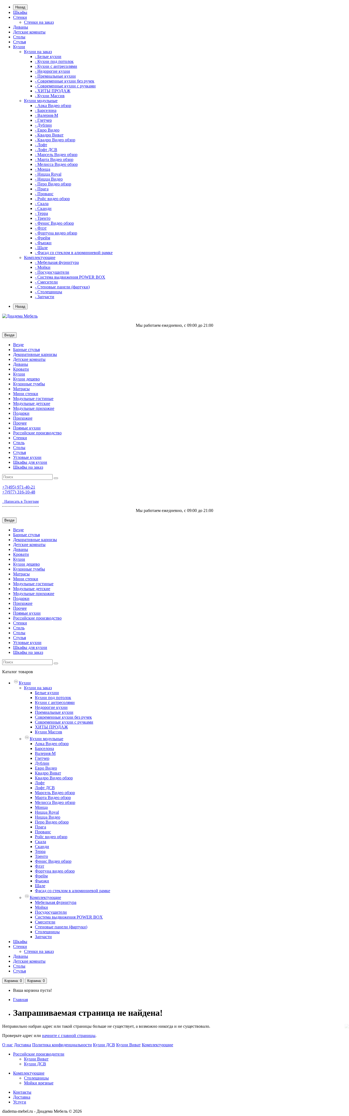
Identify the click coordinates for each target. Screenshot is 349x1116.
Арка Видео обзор (52, 743)
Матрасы (21, 388)
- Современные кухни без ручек (64, 81)
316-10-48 (18, 492)
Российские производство (37, 433)
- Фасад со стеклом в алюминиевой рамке (74, 252)
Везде (18, 344)
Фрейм (41, 876)
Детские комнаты (29, 32)
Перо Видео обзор (52, 822)
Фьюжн (42, 881)
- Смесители (46, 282)
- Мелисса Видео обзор (56, 164)
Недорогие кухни (51, 707)
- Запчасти (44, 296)
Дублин (42, 763)
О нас (7, 1044)
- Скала (42, 203)
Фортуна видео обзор (55, 871)
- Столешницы (48, 291)
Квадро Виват (48, 773)
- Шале (41, 247)
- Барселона (45, 110)
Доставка (22, 1044)
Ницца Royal (47, 812)
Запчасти (43, 936)
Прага (40, 827)
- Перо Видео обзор (53, 184)
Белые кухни (47, 692)
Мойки (41, 907)
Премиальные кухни (54, 712)
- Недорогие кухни (52, 71)
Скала (40, 841)
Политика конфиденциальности (62, 1044)
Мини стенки (25, 393)
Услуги (19, 1102)
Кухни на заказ (38, 51)
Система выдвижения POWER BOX (69, 917)
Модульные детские (31, 403)
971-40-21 (18, 487)
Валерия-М (45, 753)
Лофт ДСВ (45, 787)
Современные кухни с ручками (64, 722)
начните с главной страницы (68, 1035)
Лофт (40, 782)
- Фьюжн (43, 242)
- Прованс (44, 193)
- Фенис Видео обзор (54, 223)
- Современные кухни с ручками (65, 86)
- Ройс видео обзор (52, 198)
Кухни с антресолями (55, 702)
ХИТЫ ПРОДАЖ (51, 727)
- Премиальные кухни (55, 76)
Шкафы (20, 12)
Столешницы (47, 931)
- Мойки (42, 267)
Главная (20, 999)
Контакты (22, 1092)
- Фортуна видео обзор (56, 233)
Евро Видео (46, 768)
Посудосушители (51, 912)
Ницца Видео (47, 817)
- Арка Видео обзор (53, 105)
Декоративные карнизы (35, 354)
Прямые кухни (27, 428)
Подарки (21, 413)
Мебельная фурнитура (55, 902)
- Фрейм (42, 238)
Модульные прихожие (33, 408)
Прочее (20, 423)
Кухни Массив (48, 732)
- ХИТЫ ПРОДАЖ (52, 91)
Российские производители (38, 1054)
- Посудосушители (52, 272)
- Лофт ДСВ (46, 149)
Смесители (45, 922)
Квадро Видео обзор (54, 778)
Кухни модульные (41, 100)
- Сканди (43, 208)
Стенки (20, 17)
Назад (20, 7)
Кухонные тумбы (29, 384)
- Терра (41, 213)
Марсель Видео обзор (55, 792)
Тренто (41, 856)
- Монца (42, 169)
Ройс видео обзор (51, 836)
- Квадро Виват (49, 135)
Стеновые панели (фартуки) (61, 927)
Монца (41, 807)
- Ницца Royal (48, 174)
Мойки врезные (38, 1083)
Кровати (21, 369)
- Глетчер (43, 120)
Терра (40, 851)
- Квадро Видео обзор (55, 140)
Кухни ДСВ (104, 1044)
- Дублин (43, 125)
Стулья (19, 41)
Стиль (19, 442)
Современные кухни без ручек (63, 717)
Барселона (44, 748)
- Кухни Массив (50, 95)
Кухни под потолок (53, 697)
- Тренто (42, 218)
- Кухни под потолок (54, 61)
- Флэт (41, 228)
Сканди (42, 846)
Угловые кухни (27, 457)
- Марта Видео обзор (54, 159)
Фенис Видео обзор (53, 861)
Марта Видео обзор (53, 797)
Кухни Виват (128, 1044)
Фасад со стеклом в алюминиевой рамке (72, 890)
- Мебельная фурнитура (57, 262)
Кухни (19, 46)
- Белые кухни (48, 56)
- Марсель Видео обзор (56, 154)
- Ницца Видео (49, 179)
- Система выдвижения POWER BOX (70, 277)
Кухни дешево (26, 379)
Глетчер (42, 758)
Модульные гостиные (33, 398)
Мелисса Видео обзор (55, 802)
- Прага (42, 189)
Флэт (39, 866)
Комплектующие (39, 257)
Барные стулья (26, 349)
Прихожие (22, 418)
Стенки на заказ (39, 22)
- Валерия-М (46, 115)
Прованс (43, 832)
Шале (40, 885)
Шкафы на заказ (28, 467)
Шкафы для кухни (30, 462)
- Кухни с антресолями (56, 66)
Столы (19, 37)
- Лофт (41, 144)
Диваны (20, 27)
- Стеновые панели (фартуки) (62, 287)
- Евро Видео (47, 130)
